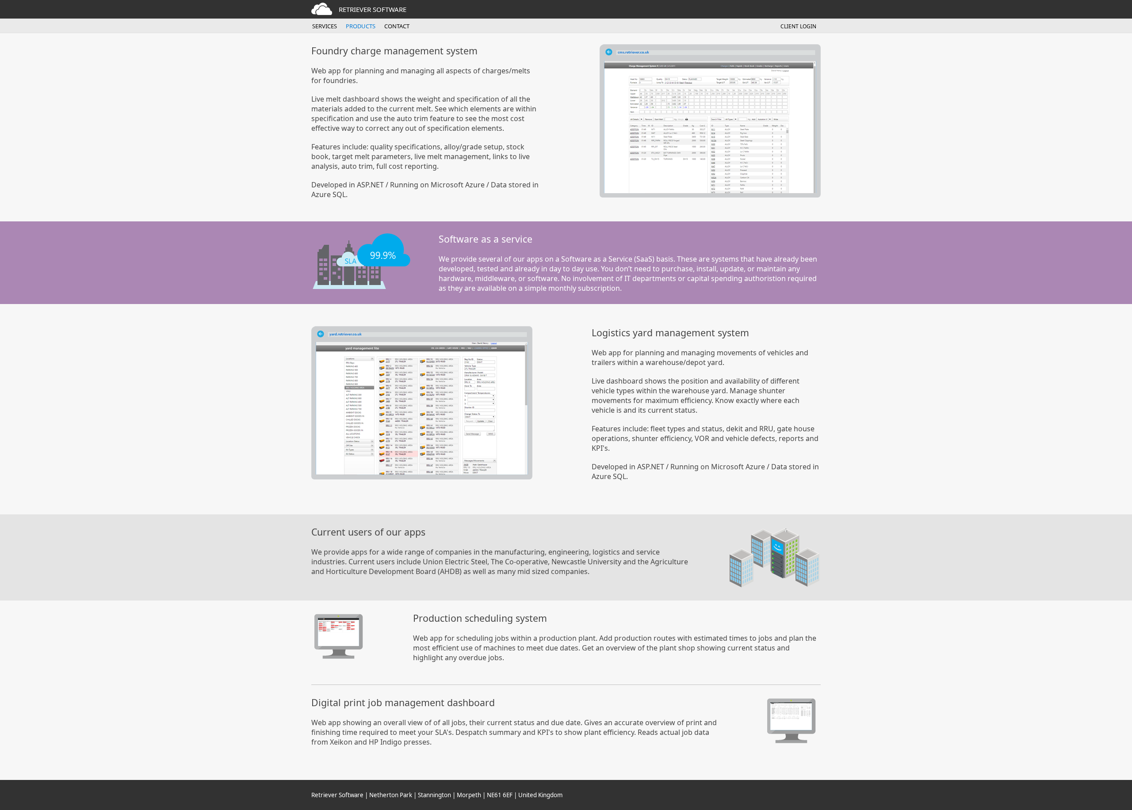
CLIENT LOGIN (798, 26)
